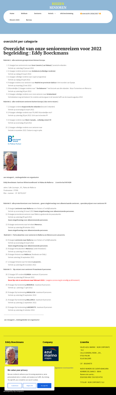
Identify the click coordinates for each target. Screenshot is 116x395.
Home (12, 13)
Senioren (37, 13)
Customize (14, 386)
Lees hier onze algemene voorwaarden (58, 368)
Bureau (29, 20)
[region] (29, 378)
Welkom (24, 13)
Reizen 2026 (14, 20)
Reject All (30, 386)
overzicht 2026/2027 (90, 13)
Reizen (58, 5)
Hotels (50, 13)
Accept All (44, 386)
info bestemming (66, 13)
